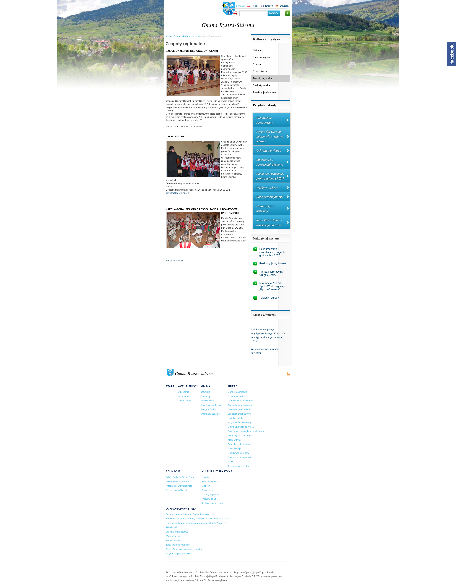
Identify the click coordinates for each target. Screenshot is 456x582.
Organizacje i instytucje (265, 208)
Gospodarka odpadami (239, 409)
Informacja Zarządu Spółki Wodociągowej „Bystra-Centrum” (271, 286)
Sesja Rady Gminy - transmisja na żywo (269, 222)
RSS (288, 374)
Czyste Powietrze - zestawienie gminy (184, 549)
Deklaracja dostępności (239, 457)
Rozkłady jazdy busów (264, 92)
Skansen (257, 64)
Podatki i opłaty (235, 418)
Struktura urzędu (236, 396)
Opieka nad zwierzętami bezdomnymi (246, 431)
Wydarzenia (184, 396)
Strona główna (173, 35)
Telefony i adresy (267, 187)
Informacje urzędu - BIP (239, 435)
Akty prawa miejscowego (240, 422)
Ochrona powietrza (268, 150)
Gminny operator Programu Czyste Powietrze (187, 514)
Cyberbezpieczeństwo (239, 466)
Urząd (232, 386)
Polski (255, 5)
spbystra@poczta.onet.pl (178, 193)
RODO (231, 461)
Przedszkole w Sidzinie (177, 490)
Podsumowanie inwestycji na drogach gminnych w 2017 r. (271, 252)
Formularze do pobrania (239, 444)
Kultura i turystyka (191, 35)
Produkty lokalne (261, 85)
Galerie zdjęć (184, 400)
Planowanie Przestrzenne (264, 120)
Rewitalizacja (234, 448)
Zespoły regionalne (212, 35)
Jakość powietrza (174, 540)
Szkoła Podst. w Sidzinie (177, 481)
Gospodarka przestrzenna (240, 405)
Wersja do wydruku (175, 260)
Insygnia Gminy (208, 409)
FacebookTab (451, 54)
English (269, 5)
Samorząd (206, 396)
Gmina (205, 386)
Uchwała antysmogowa (177, 532)
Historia (257, 50)
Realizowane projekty (238, 453)
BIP (235, 13)
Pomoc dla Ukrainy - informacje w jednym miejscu (269, 136)
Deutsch (284, 5)
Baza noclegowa (261, 57)
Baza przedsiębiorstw (270, 196)
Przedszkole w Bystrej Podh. (179, 486)
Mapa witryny (234, 440)
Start (170, 386)
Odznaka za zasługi (210, 414)
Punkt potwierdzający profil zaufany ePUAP (270, 175)
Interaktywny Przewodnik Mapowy (269, 162)
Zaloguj (287, 13)
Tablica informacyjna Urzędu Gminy (271, 273)
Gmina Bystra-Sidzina (228, 24)
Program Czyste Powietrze (178, 553)
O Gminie (205, 392)
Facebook (230, 12)
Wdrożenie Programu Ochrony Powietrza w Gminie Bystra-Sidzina (197, 518)
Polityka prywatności (211, 405)
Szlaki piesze (260, 71)
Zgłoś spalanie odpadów (178, 545)
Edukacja (173, 471)
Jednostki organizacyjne (240, 414)
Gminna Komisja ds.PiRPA (241, 427)
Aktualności (188, 386)
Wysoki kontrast (236, 5)
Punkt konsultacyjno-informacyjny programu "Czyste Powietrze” (196, 523)
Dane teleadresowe (237, 392)
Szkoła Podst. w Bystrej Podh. (180, 477)
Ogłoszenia (183, 392)
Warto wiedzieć (173, 536)
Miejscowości (207, 400)
